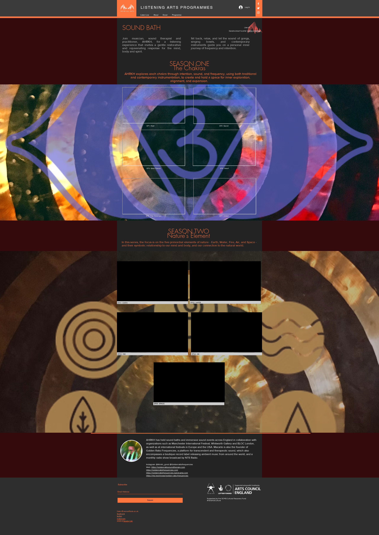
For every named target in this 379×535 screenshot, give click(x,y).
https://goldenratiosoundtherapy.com (168, 467)
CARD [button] (250, 31)
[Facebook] (258, 3)
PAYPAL (257, 31)
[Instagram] (258, 12)
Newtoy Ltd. (128, 521)
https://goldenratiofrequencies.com (162, 470)
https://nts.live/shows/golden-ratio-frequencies (167, 475)
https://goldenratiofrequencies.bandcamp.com (167, 473)
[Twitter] (258, 8)
